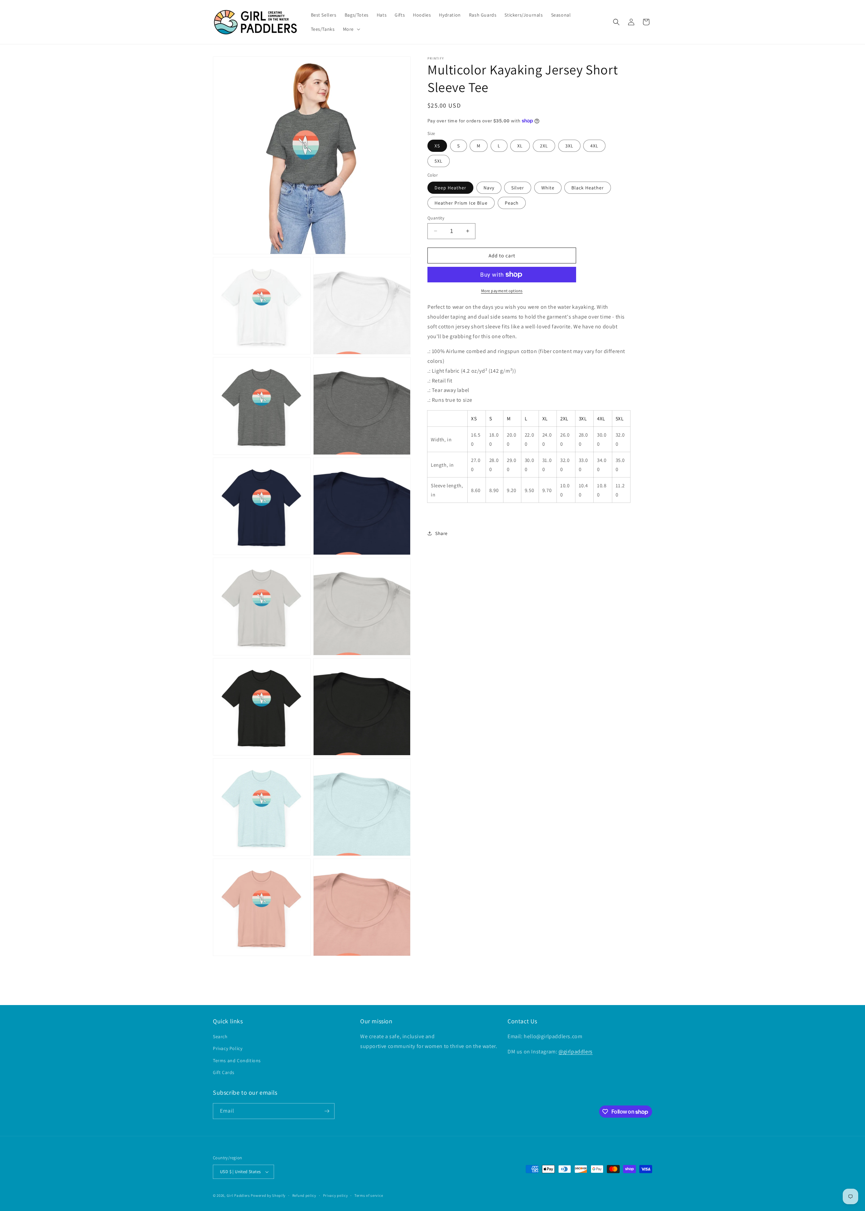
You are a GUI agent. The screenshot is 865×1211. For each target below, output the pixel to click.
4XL (594, 146)
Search (220, 1036)
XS (437, 146)
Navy (489, 187)
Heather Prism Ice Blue (461, 203)
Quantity (435, 217)
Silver (517, 187)
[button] (351, 29)
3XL (569, 146)
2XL (544, 146)
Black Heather (587, 187)
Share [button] (441, 533)
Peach (512, 203)
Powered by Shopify (268, 1195)
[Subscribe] (326, 1111)
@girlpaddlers (576, 1051)
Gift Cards (223, 1072)
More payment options (502, 290)
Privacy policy (335, 1195)
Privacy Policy (227, 1048)
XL (520, 146)
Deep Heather (450, 187)
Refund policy (304, 1195)
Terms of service (368, 1195)
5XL (439, 161)
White (547, 187)
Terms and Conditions (237, 1060)
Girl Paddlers (238, 1195)
